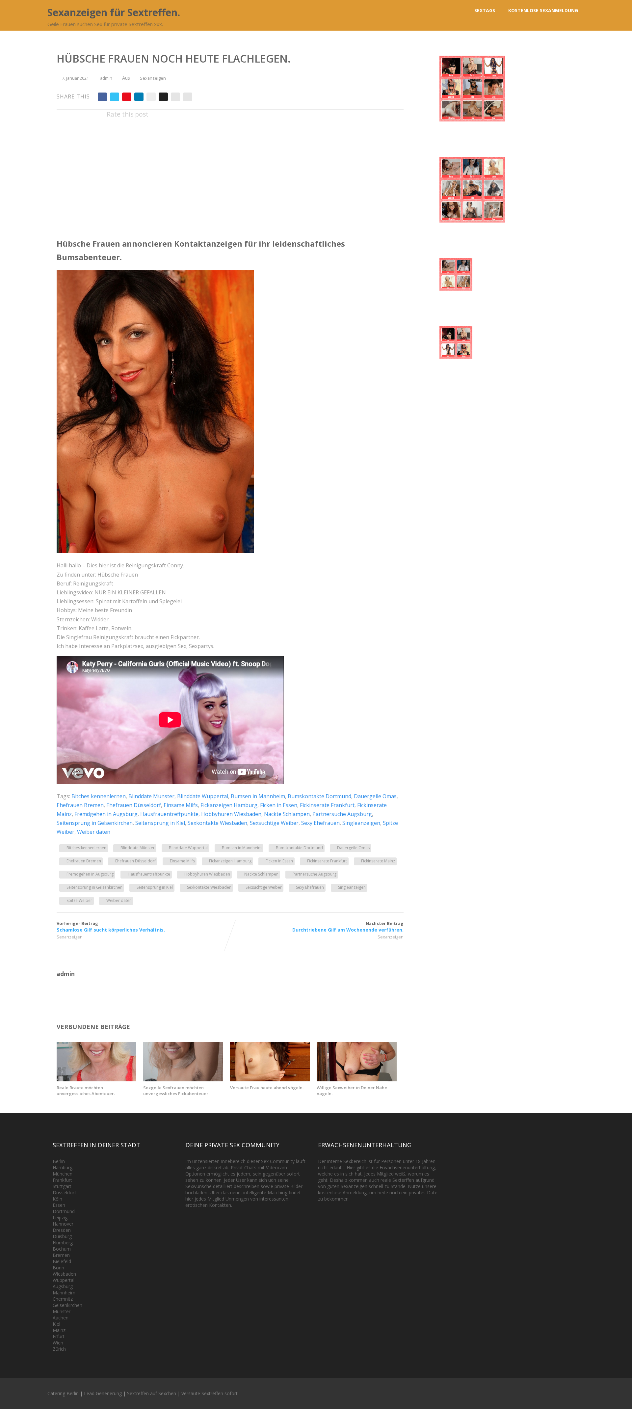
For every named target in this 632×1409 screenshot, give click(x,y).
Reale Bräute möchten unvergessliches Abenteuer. (86, 1091)
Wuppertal (63, 1280)
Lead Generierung (103, 1393)
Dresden (62, 1230)
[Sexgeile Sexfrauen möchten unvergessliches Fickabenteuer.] (183, 1079)
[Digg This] (163, 97)
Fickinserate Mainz (378, 861)
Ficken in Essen (278, 805)
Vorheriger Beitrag (111, 926)
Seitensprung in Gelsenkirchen (95, 822)
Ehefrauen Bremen (80, 805)
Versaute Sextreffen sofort (209, 1393)
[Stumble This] (151, 97)
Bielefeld (62, 1261)
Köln (57, 1199)
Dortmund (64, 1211)
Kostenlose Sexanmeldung (543, 10)
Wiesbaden (64, 1274)
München (62, 1174)
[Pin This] (126, 97)
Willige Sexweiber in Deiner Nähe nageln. (352, 1091)
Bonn (58, 1267)
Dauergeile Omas (375, 796)
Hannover (63, 1224)
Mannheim (64, 1292)
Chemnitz (63, 1299)
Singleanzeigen (361, 822)
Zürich (59, 1349)
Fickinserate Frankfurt (327, 805)
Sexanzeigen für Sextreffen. (113, 12)
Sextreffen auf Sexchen (151, 1393)
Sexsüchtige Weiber (274, 822)
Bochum (62, 1249)
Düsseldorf (64, 1192)
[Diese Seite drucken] (187, 97)
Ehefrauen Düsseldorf (133, 805)
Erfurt (59, 1336)
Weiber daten (93, 831)
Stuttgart (62, 1186)
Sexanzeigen (153, 78)
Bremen (61, 1255)
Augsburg (63, 1286)
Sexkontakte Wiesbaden (217, 822)
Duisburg (62, 1236)
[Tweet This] (114, 97)
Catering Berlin (63, 1393)
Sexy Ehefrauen (320, 822)
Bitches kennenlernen (98, 796)
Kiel (56, 1324)
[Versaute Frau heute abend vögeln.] (270, 1079)
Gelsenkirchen (67, 1305)
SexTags (484, 10)
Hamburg (62, 1167)
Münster (61, 1311)
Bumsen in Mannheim (258, 796)
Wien (58, 1343)
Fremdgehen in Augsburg (106, 814)
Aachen (60, 1317)
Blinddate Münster (151, 796)
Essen (59, 1205)
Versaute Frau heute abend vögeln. (266, 1088)
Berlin (59, 1161)
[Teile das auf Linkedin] (139, 97)
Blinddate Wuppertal (202, 796)
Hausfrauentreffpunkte (169, 814)
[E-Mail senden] (175, 97)
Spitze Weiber (79, 900)
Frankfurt (62, 1180)
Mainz (59, 1330)
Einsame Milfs (181, 805)
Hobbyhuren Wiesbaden (231, 814)
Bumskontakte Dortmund (319, 796)
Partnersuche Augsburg (342, 814)
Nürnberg (63, 1242)
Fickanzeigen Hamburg (228, 805)
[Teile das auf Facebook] (102, 97)
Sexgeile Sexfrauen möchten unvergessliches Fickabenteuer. (176, 1091)
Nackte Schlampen (287, 814)
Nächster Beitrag (348, 926)
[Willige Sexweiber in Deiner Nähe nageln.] (356, 1079)
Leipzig (60, 1217)
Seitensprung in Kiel (160, 822)
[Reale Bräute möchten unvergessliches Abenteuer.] (96, 1079)
